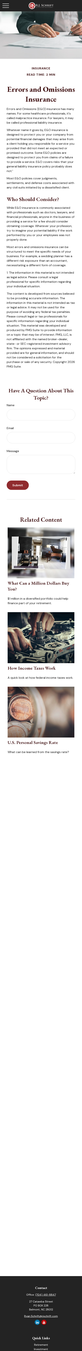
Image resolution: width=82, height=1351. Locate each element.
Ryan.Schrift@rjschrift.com (41, 1316)
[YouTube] (44, 1322)
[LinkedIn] (37, 1322)
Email (10, 428)
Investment (41, 1349)
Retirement (41, 1344)
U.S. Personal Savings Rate (33, 742)
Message (13, 451)
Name (10, 405)
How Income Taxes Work (32, 668)
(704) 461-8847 (45, 1294)
